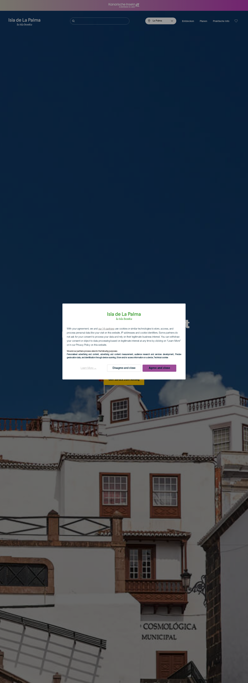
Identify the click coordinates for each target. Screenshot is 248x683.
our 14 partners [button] (106, 329)
